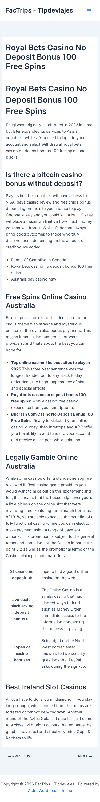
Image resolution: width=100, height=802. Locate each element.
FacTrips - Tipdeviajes (39, 10)
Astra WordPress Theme (50, 790)
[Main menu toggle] (89, 10)
